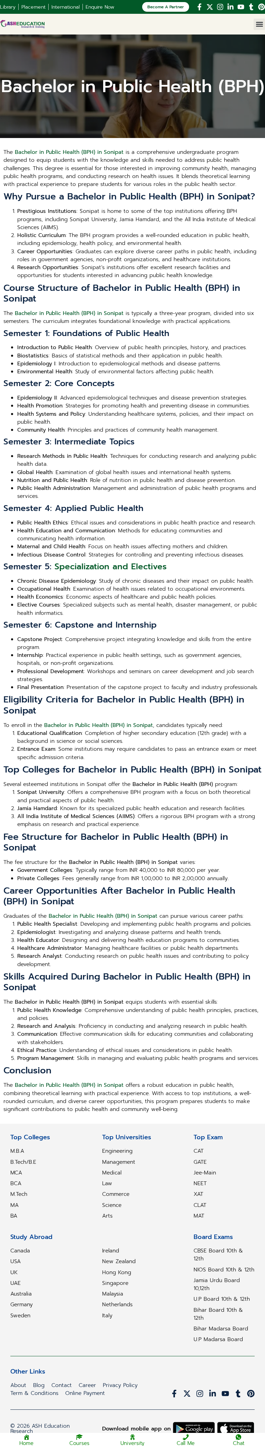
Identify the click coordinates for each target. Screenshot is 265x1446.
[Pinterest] (261, 6)
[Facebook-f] (199, 6)
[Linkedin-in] (230, 6)
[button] (259, 24)
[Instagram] (220, 6)
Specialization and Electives (111, 566)
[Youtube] (240, 6)
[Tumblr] (251, 6)
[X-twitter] (209, 6)
